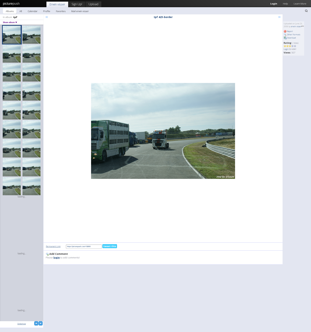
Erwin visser (57, 4)
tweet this (109, 246)
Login (273, 3)
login (56, 257)
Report (290, 31)
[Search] (306, 11)
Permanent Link (53, 246)
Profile (46, 11)
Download (291, 37)
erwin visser (296, 26)
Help (285, 3)
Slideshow (21, 323)
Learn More (300, 3)
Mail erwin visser (80, 11)
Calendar (32, 11)
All (20, 11)
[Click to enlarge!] (163, 131)
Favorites (61, 11)
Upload (93, 4)
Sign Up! (77, 4)
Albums (10, 11)
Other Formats (293, 34)
